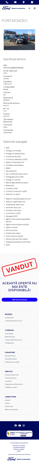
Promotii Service (10, 378)
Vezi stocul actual (19, 300)
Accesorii (8, 381)
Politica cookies (19, 449)
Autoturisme (9, 318)
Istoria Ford (9, 406)
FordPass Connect (11, 387)
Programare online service (14, 384)
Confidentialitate (19, 447)
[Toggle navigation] (34, 8)
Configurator (9, 343)
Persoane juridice (11, 359)
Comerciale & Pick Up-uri (13, 321)
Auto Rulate (9, 334)
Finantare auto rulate (12, 362)
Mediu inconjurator (11, 410)
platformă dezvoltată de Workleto (19, 454)
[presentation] (6, 38)
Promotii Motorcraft (12, 375)
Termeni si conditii (19, 446)
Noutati (7, 400)
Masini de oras (10, 337)
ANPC (19, 451)
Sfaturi (7, 403)
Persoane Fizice (10, 356)
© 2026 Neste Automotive (19, 443)
